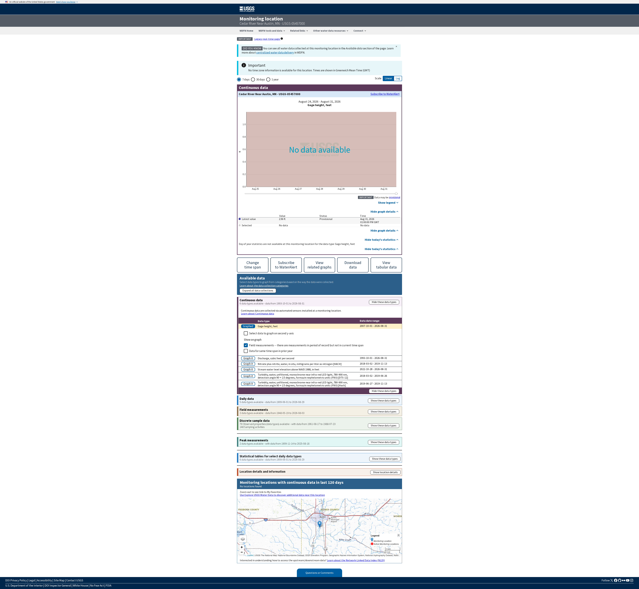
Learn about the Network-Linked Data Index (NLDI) (356, 560)
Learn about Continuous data (257, 313)
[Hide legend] (398, 535)
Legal (32, 580)
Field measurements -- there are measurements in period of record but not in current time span (306, 345)
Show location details (385, 472)
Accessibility (44, 580)
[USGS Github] (620, 581)
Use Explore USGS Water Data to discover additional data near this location (282, 495)
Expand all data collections (257, 290)
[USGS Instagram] (632, 581)
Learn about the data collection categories (264, 285)
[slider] (396, 193)
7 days (246, 79)
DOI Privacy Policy (16, 580)
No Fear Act (97, 585)
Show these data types (383, 400)
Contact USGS (74, 580)
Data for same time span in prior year (271, 351)
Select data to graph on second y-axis (271, 333)
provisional (394, 197)
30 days (260, 79)
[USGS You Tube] (628, 581)
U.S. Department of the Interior (24, 585)
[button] (320, 524)
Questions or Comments (319, 572)
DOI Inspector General (58, 585)
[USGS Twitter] (612, 581)
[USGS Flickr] (624, 581)
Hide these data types (384, 302)
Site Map (59, 580)
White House (80, 585)
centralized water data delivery (275, 52)
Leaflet (250, 555)
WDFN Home (246, 30)
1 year (275, 79)
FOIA (108, 585)
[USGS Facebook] (616, 581)
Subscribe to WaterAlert (385, 94)
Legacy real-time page (267, 39)
